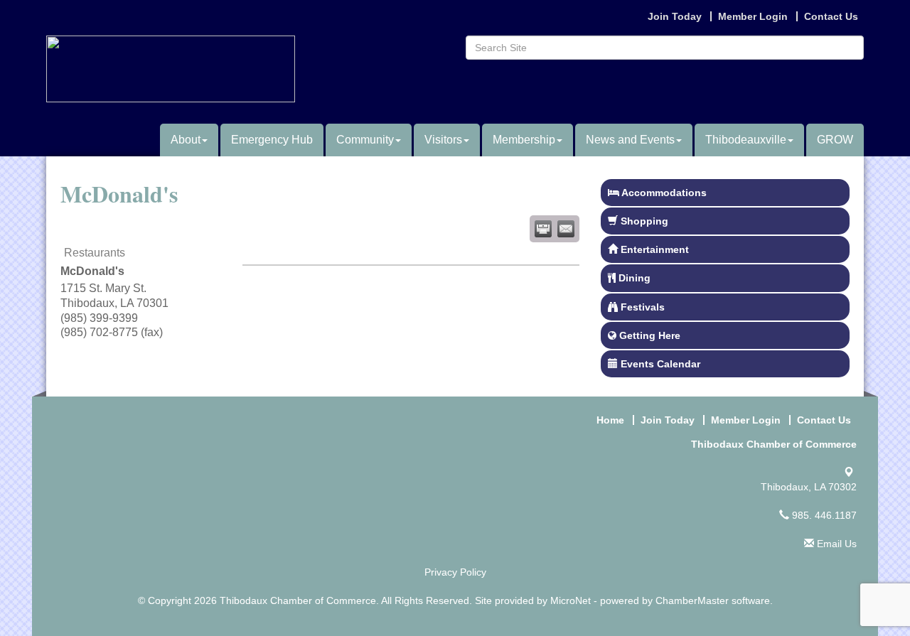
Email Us (835, 543)
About (185, 140)
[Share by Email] (565, 228)
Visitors (443, 140)
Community (365, 140)
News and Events (630, 140)
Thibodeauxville (745, 140)
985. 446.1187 (823, 515)
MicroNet (570, 600)
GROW (835, 140)
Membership (524, 140)
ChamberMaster (692, 600)
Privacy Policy (455, 572)
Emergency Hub (272, 140)
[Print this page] (543, 228)
